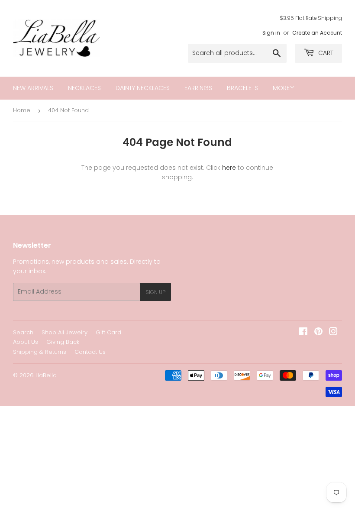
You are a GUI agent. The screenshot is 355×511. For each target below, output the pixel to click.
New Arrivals (33, 88)
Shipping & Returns (39, 352)
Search (23, 332)
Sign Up (155, 292)
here (229, 167)
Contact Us (90, 352)
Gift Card (108, 332)
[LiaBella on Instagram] (333, 332)
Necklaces (84, 88)
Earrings (198, 88)
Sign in (271, 32)
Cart (324, 53)
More (281, 88)
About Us (25, 342)
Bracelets (242, 88)
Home (21, 110)
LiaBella (46, 375)
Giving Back (62, 342)
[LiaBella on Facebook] (303, 332)
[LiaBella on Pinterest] (318, 332)
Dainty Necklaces (143, 88)
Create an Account (317, 32)
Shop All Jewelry (64, 332)
